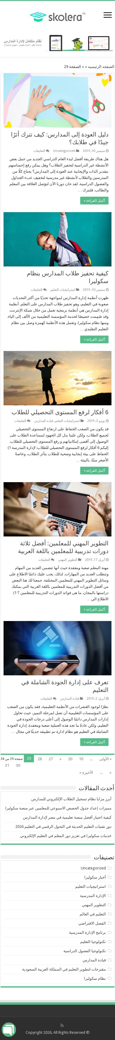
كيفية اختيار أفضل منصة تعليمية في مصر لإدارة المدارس (67, 817)
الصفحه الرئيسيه (101, 66)
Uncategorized (64, 151)
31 (7, 765)
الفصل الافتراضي (92, 923)
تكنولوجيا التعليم (93, 941)
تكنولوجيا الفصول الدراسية (84, 951)
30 (18, 765)
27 (51, 759)
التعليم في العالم (93, 914)
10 (81, 759)
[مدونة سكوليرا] (57, 16)
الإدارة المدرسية (93, 895)
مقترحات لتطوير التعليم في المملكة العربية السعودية (64, 969)
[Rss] (62, 1025)
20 (70, 759)
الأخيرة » (86, 772)
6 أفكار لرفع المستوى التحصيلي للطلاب (60, 412)
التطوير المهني (67, 560)
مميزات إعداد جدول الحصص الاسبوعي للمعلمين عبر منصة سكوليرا (58, 808)
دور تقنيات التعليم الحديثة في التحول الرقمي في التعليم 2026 (63, 826)
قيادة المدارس (43, 421)
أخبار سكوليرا (95, 877)
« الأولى (105, 759)
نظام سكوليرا (95, 978)
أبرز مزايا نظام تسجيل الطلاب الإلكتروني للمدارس (71, 799)
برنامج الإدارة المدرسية (87, 932)
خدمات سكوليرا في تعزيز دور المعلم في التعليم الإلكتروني (65, 835)
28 (40, 759)
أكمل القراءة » (94, 201)
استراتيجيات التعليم (62, 290)
